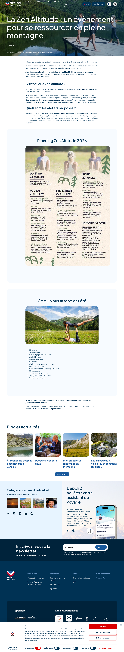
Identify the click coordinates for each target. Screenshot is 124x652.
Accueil (9, 52)
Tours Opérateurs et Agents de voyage (34, 583)
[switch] (57, 648)
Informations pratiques (81, 578)
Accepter (103, 626)
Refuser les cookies (103, 638)
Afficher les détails (105, 648)
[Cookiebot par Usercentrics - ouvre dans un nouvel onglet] (12, 648)
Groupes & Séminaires (35, 578)
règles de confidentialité (94, 552)
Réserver (100, 4)
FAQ (74, 582)
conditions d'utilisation (69, 554)
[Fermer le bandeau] (121, 624)
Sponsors (53, 589)
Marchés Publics (102, 578)
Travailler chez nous (103, 574)
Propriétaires (55, 584)
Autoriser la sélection (103, 632)
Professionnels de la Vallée (57, 579)
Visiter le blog (62, 474)
